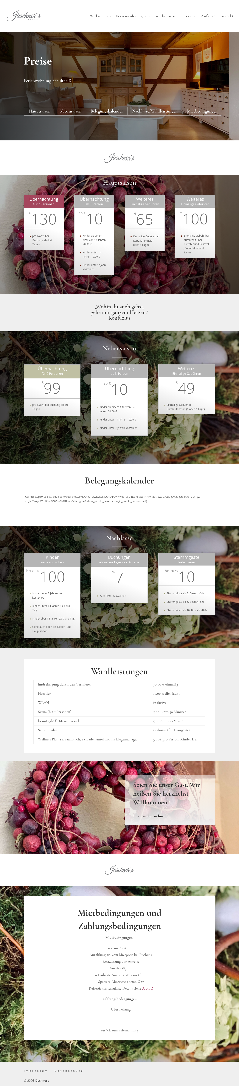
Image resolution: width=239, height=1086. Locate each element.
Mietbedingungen (202, 111)
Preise (187, 16)
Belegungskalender (107, 111)
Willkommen (100, 16)
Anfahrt (208, 16)
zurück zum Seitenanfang (119, 1030)
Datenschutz (69, 1071)
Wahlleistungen (164, 111)
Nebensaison (70, 111)
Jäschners (42, 1081)
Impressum (36, 1071)
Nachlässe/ (141, 111)
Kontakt (226, 16)
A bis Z (147, 988)
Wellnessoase (166, 16)
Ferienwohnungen (131, 16)
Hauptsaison (39, 111)
